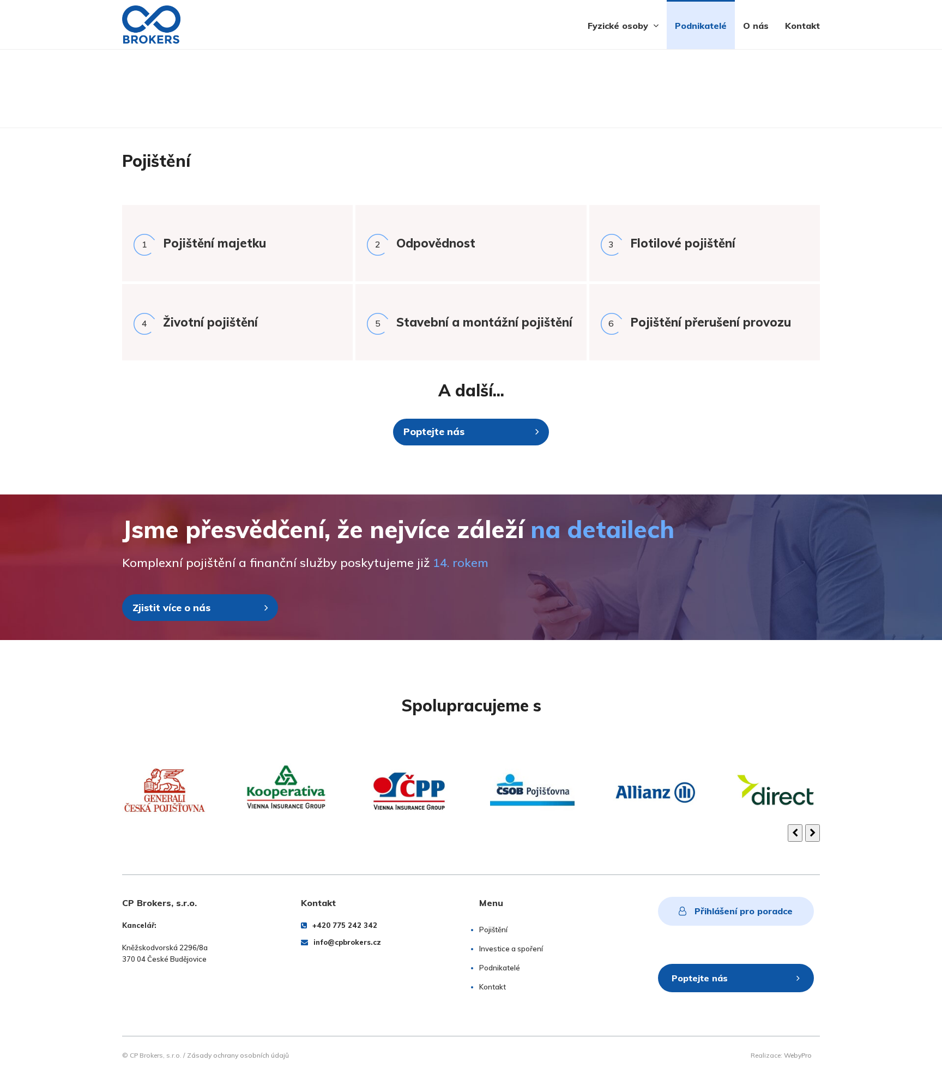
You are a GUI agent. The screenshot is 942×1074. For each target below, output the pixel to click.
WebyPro (798, 1055)
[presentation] (795, 833)
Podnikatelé (499, 967)
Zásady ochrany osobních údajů (238, 1055)
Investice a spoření (511, 948)
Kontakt (492, 986)
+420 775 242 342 (344, 925)
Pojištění (493, 929)
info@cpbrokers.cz (347, 942)
